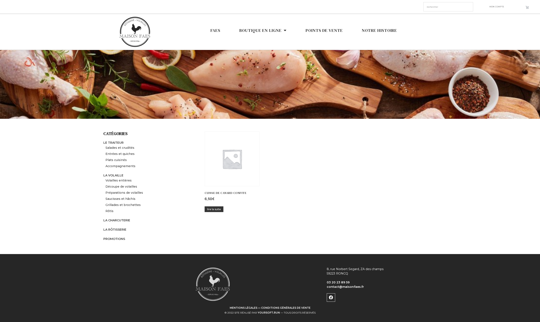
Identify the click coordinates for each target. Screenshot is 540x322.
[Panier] (527, 7)
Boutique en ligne (260, 30)
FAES (215, 30)
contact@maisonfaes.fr (345, 287)
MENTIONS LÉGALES (243, 307)
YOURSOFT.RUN (269, 312)
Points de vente (324, 30)
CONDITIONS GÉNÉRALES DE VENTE (285, 307)
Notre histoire (379, 30)
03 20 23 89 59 (338, 282)
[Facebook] (331, 297)
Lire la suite (214, 209)
